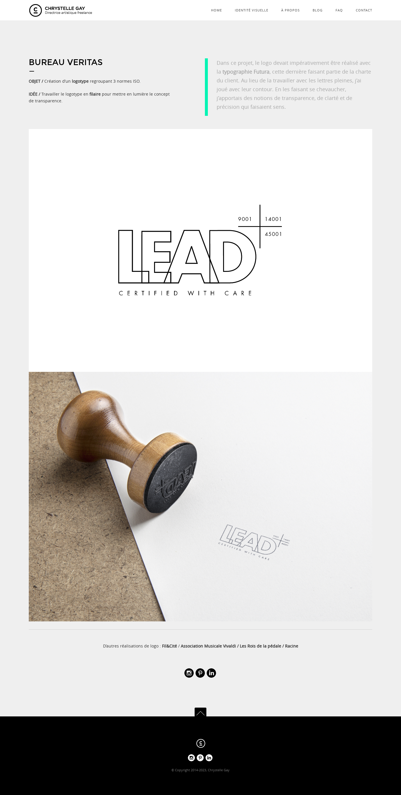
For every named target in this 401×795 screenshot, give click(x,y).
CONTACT (364, 10)
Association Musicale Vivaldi (208, 646)
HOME (216, 10)
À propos (290, 10)
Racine (291, 646)
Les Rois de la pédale (260, 646)
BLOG (318, 10)
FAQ (339, 10)
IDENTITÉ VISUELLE (251, 10)
